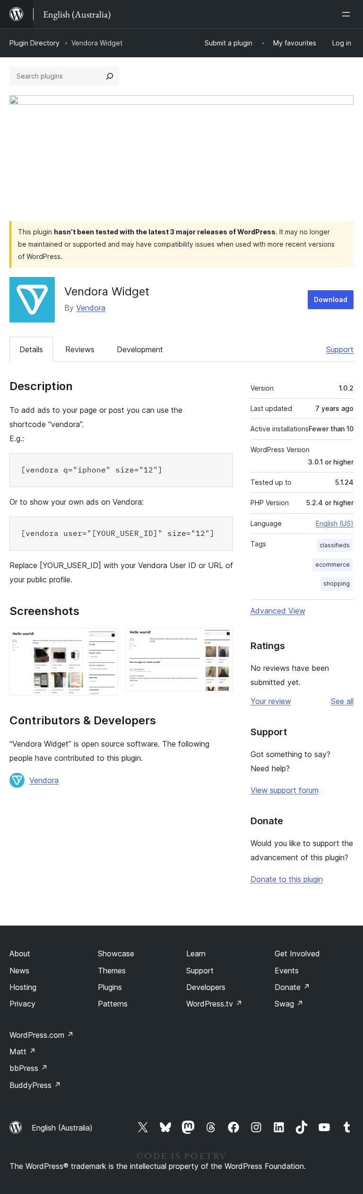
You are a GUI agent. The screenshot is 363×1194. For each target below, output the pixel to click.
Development (140, 349)
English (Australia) (62, 1127)
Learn (196, 953)
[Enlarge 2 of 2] (220, 640)
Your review (271, 701)
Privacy (22, 1003)
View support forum (285, 790)
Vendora (90, 307)
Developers (205, 987)
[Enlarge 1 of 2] (105, 640)
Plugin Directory (34, 43)
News (19, 970)
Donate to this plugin (287, 879)
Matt (22, 1051)
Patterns (113, 1003)
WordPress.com (41, 1035)
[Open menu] (348, 14)
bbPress (28, 1068)
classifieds (335, 545)
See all (342, 701)
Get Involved (297, 953)
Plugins (110, 987)
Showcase (116, 953)
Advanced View (278, 610)
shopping (336, 583)
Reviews (80, 349)
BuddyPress (35, 1085)
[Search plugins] (109, 76)
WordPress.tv (214, 1003)
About (19, 953)
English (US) (335, 523)
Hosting (22, 987)
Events (287, 970)
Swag (289, 1003)
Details (31, 349)
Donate (292, 987)
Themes (112, 970)
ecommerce (332, 564)
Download (330, 299)
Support (340, 349)
